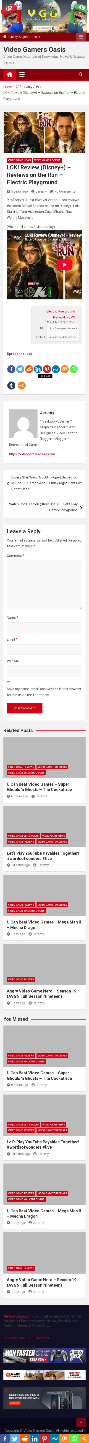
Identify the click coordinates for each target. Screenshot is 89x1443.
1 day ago (18, 934)
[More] (22, 382)
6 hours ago (19, 796)
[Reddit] (29, 365)
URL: (43, 328)
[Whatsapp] (74, 365)
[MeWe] (56, 365)
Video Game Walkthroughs (26, 772)
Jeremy (41, 191)
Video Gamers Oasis (34, 49)
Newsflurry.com (17, 1316)
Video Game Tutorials (52, 767)
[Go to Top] (81, 1422)
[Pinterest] (47, 365)
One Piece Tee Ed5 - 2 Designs (26, 1338)
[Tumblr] (11, 382)
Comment (15, 556)
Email (12, 639)
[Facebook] (11, 365)
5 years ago (19, 191)
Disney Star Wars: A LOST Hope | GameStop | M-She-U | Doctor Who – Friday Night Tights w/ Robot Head (46, 483)
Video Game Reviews (47, 160)
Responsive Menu (81, 37)
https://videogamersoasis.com (32, 454)
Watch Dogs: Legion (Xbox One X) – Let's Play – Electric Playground (43, 507)
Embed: (41, 337)
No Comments (65, 191)
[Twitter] (20, 365)
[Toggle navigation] (22, 74)
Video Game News (19, 160)
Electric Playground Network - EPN (61, 314)
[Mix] (65, 365)
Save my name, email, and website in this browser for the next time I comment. (44, 692)
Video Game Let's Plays (23, 835)
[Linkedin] (38, 365)
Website (13, 661)
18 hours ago (20, 865)
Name (12, 618)
